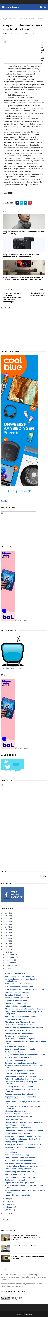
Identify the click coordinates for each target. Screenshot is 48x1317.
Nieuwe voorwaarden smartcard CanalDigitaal (24, 1122)
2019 (5, 932)
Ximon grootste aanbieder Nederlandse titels (24, 1144)
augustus (9, 965)
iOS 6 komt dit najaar (14, 1119)
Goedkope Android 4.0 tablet (17, 998)
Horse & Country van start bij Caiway (20, 1076)
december (9, 954)
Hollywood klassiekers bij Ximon (18, 1006)
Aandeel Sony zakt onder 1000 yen (19, 1171)
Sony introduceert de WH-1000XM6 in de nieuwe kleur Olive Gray (23, 233)
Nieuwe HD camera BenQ (15, 1003)
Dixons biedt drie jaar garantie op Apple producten (22, 1083)
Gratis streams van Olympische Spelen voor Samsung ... (23, 1090)
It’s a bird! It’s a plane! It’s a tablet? (19, 1070)
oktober (9, 960)
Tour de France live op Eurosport (18, 984)
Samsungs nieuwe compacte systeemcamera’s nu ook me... (25, 1191)
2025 (5, 916)
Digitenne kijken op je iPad (16, 1111)
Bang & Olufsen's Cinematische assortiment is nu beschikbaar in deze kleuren (26, 1237)
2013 (5, 949)
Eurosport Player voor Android (17, 1114)
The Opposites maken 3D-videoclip (19, 976)
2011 (5, 1213)
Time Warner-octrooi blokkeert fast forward (24, 1027)
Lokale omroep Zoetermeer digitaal (20, 1039)
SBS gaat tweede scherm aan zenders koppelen (25, 1055)
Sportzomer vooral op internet (18, 1169)
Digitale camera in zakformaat (18, 1128)
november (9, 957)
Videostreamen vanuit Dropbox (18, 1133)
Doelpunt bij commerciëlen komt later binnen (24, 1130)
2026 (5, 913)
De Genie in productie (14, 1052)
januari (8, 1210)
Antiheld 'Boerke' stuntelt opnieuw (25, 1246)
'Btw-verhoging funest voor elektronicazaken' (24, 989)
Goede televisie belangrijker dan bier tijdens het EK (25, 1102)
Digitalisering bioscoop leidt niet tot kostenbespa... (20, 1098)
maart (8, 1204)
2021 (5, 927)
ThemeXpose (27, 1314)
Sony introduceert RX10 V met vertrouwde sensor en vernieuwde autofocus (21, 256)
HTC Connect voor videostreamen (19, 986)
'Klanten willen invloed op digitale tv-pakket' (24, 1166)
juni (7, 971)
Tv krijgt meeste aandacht (16, 1036)
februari (9, 1207)
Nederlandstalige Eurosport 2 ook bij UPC (22, 1139)
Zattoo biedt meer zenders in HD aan (20, 1163)
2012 (5, 952)
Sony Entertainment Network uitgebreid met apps (24, 1186)
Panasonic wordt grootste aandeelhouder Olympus (22, 1148)
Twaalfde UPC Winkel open (16, 995)
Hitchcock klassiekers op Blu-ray (19, 1025)
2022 (5, 924)
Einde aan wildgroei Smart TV (17, 1030)
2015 (5, 943)
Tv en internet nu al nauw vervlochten (21, 1063)
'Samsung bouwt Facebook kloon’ (19, 1086)
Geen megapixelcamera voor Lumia (20, 1049)
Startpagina (5, 1220)
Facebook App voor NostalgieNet (19, 1094)
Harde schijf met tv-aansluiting (18, 1195)
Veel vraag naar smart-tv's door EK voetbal (23, 1136)
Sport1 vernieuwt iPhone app (17, 1155)
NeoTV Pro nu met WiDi (15, 1125)
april (7, 1201)
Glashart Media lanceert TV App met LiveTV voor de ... (25, 1042)
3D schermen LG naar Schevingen (19, 1160)
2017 (5, 938)
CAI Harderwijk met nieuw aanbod (19, 1033)
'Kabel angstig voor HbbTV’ (16, 1019)
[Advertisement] (24, 841)
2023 (5, 921)
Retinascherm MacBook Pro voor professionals (24, 1079)
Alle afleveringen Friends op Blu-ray (20, 1022)
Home (5, 18)
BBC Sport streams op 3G (15, 1060)
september (10, 963)
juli (6, 968)
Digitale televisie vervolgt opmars (19, 1183)
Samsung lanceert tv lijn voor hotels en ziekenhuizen (21, 980)
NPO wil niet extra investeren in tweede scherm (25, 1009)
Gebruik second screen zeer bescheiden (22, 1158)
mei (7, 1199)
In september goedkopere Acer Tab (20, 1073)
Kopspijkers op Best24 (14, 1142)
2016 (5, 941)
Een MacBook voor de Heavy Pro (18, 1117)
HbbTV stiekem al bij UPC (15, 1174)
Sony (10, 18)
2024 (5, 918)
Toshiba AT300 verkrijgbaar (16, 1180)
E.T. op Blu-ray (11, 1152)
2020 (5, 930)
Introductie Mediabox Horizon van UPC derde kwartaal (24, 1107)
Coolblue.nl (5, 501)
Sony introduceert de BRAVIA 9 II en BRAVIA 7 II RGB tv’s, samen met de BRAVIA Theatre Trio (23, 278)
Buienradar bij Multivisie (15, 973)
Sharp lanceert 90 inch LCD (16, 1046)
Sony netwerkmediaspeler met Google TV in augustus (23, 1013)
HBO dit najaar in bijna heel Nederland (21, 1016)
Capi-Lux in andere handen (16, 1000)
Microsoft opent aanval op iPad (18, 1057)
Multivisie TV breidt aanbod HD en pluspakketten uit (25, 1067)
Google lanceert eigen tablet (17, 992)
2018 (5, 935)
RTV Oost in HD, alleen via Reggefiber (20, 1177)
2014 (5, 946)
